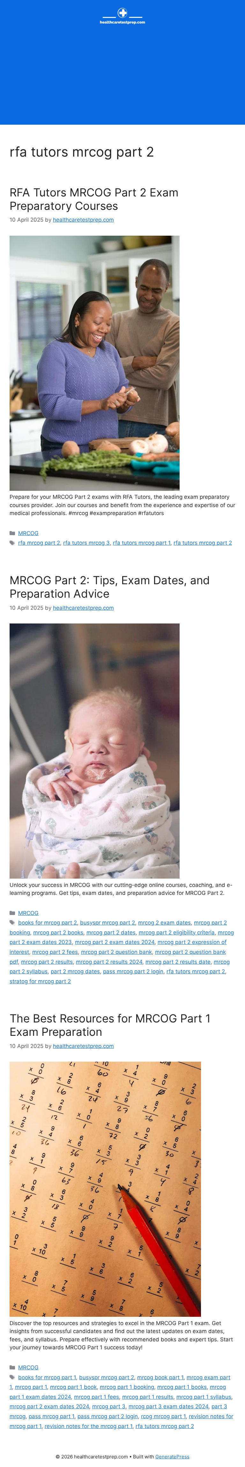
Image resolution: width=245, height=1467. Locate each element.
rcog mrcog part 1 (163, 1416)
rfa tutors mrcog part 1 (141, 543)
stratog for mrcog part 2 (40, 981)
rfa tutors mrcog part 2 (203, 543)
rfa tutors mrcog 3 (86, 543)
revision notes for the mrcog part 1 (88, 1426)
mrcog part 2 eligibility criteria (177, 932)
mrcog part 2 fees (55, 952)
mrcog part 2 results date (178, 962)
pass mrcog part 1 (51, 1416)
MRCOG (28, 533)
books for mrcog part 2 (47, 922)
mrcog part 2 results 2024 (109, 962)
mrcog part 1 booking (127, 1387)
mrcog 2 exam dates (164, 922)
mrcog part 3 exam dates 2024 (168, 1406)
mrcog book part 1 (160, 1377)
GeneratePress (172, 1457)
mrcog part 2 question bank (116, 952)
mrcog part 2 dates (111, 932)
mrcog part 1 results (147, 1397)
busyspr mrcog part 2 (107, 922)
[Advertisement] (122, 80)
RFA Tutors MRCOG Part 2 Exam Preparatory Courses (94, 199)
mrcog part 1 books (182, 1387)
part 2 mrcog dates (75, 971)
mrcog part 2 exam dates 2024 (114, 942)
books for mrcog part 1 (47, 1377)
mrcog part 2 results (47, 962)
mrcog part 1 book (73, 1387)
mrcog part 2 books (58, 932)
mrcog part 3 (108, 1406)
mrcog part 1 (31, 1387)
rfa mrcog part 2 (39, 543)
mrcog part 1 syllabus (203, 1397)
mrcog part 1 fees (96, 1397)
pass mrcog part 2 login (133, 971)
